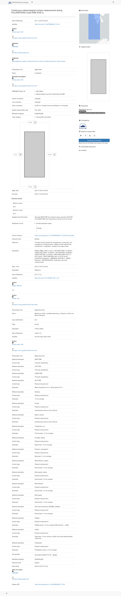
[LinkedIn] (90, 135)
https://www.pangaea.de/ (21, 53)
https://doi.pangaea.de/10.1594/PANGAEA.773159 (50, 584)
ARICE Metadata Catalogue (20, 2)
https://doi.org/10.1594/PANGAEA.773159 (47, 24)
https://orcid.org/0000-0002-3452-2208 (25, 304)
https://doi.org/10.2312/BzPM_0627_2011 (47, 278)
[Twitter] (81, 135)
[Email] (94, 135)
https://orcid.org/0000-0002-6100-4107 (25, 38)
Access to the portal (95, 140)
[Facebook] (85, 135)
